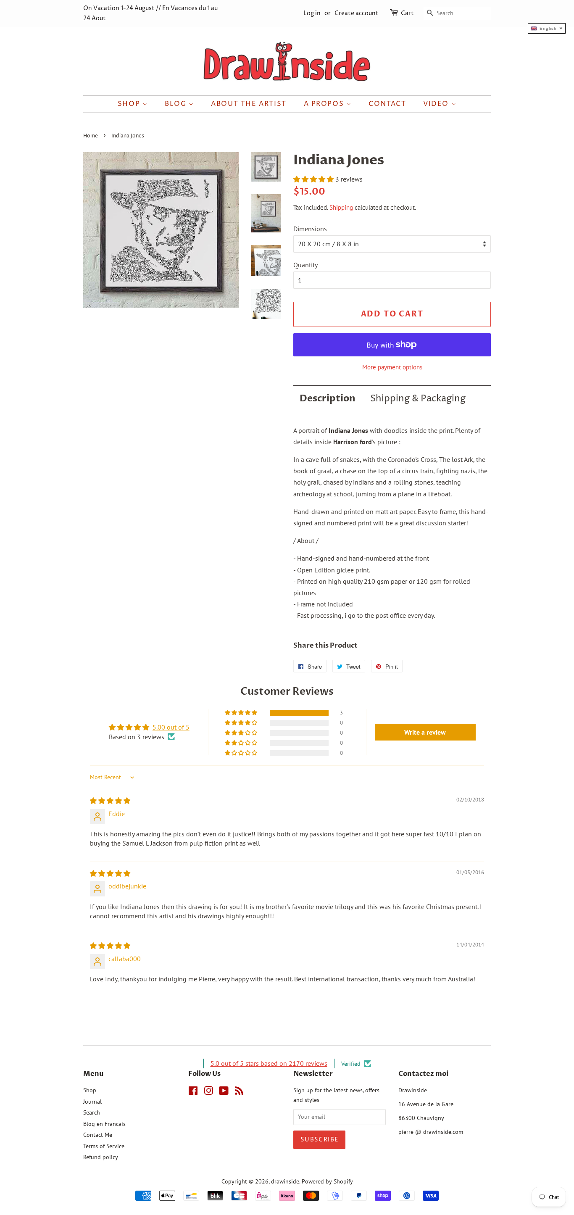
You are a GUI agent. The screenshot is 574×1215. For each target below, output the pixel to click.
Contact (387, 103)
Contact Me (97, 1135)
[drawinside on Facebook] (193, 1092)
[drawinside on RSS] (239, 1092)
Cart (407, 13)
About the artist (249, 103)
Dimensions (310, 228)
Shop (130, 103)
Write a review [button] (425, 732)
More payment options (392, 367)
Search (91, 1112)
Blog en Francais (104, 1124)
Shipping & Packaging (418, 399)
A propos (325, 103)
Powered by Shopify (327, 1181)
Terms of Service (103, 1146)
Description (327, 398)
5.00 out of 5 (171, 727)
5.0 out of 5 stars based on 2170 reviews (269, 1063)
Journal (92, 1101)
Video (437, 103)
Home (90, 136)
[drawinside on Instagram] (208, 1092)
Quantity (305, 265)
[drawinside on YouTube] (224, 1092)
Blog (177, 103)
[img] (110, 800)
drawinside (285, 1181)
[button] (314, 179)
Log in (312, 13)
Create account (356, 13)
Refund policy (100, 1157)
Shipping (341, 207)
